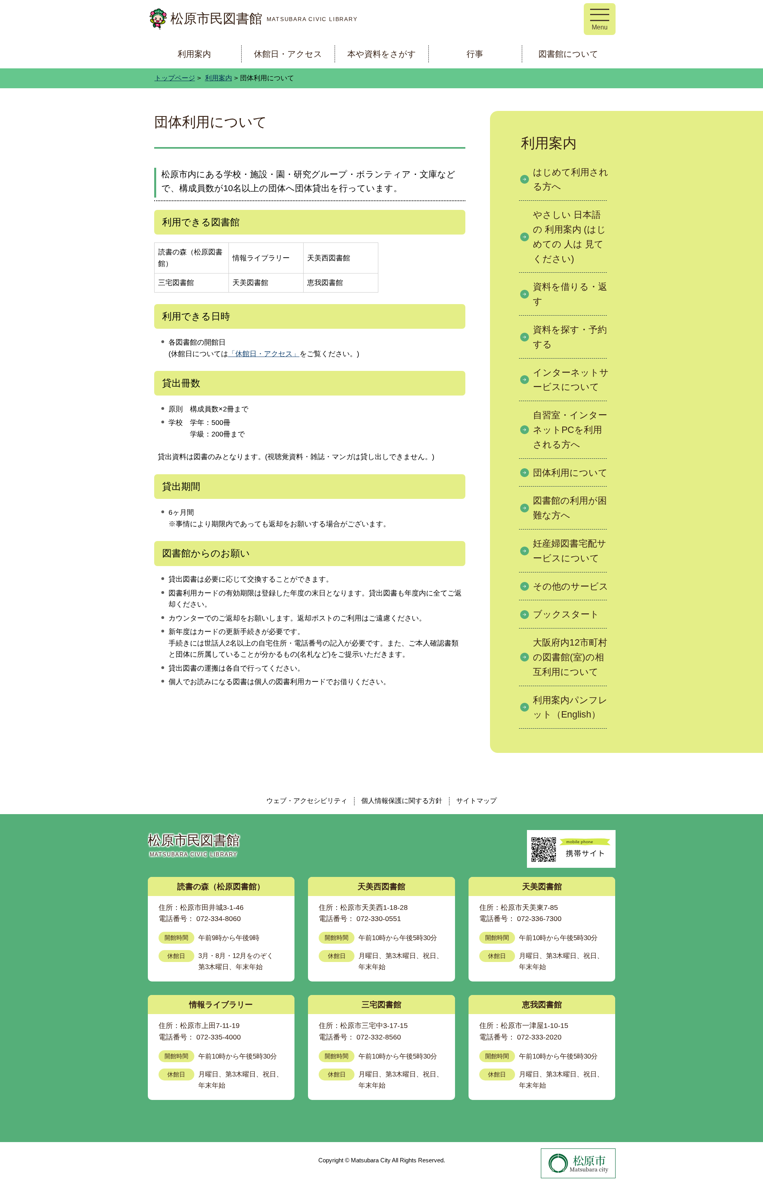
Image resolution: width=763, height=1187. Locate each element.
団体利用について (570, 472)
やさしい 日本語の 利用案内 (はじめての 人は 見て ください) (569, 236)
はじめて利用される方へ (570, 179)
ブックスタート (566, 614)
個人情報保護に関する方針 (401, 801)
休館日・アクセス (288, 53)
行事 (475, 53)
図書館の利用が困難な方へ (570, 507)
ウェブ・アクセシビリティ (306, 801)
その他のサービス (570, 586)
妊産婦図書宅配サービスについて (569, 550)
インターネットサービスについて (571, 379)
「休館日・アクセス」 (264, 354)
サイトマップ (476, 801)
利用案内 (194, 53)
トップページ (175, 78)
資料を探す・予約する (570, 336)
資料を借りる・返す (570, 293)
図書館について (568, 53)
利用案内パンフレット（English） (570, 707)
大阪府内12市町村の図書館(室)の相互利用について (570, 657)
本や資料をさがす (381, 53)
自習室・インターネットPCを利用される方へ (570, 430)
